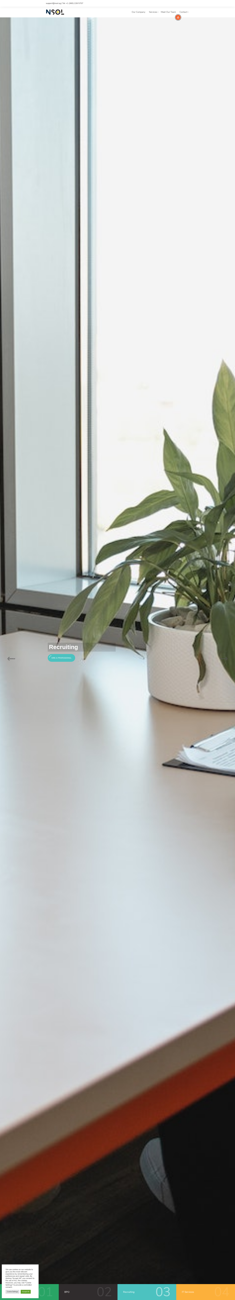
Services (153, 12)
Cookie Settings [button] (12, 1292)
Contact (183, 12)
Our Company (138, 12)
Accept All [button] (25, 1292)
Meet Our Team (168, 12)
